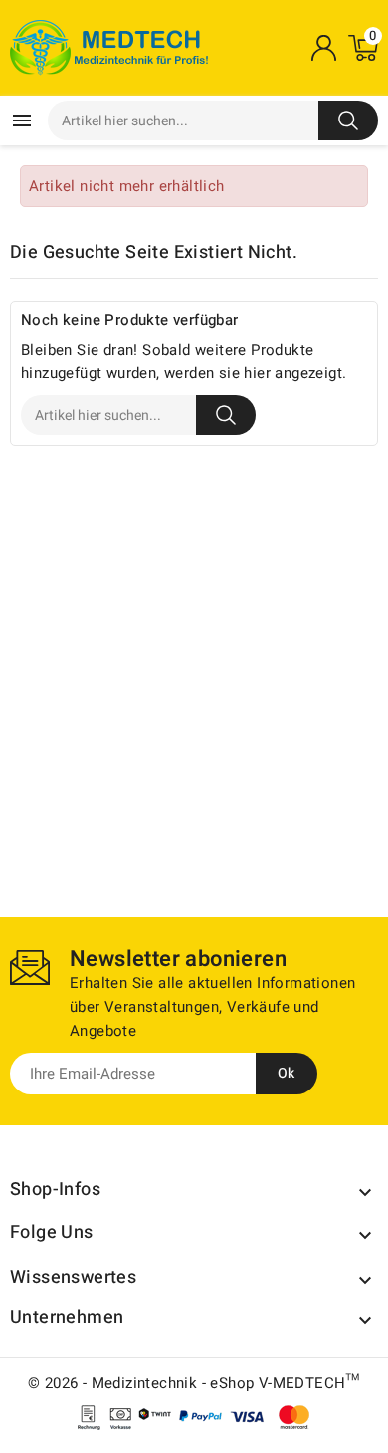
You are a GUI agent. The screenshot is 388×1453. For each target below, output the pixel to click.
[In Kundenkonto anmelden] (323, 48)
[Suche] (348, 120)
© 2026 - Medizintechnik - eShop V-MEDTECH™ (194, 1383)
